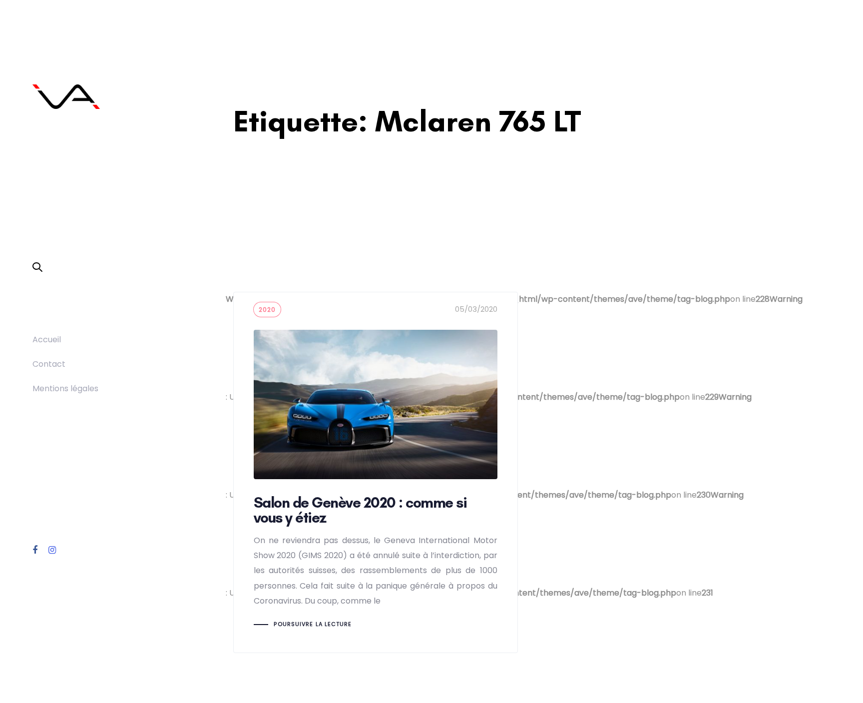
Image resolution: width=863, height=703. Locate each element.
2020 (267, 309)
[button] (37, 267)
